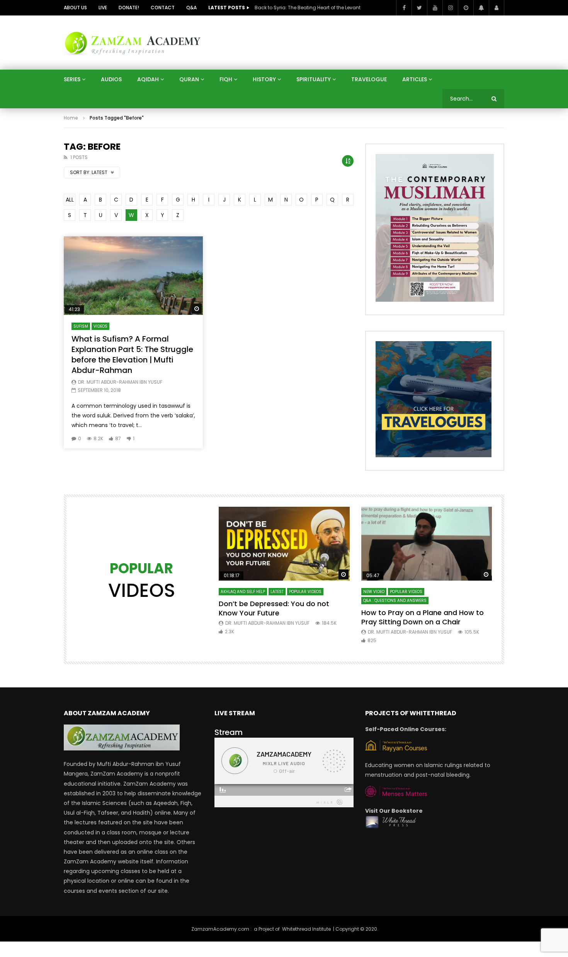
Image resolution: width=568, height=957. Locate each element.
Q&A (191, 7)
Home (71, 117)
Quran (189, 79)
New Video (373, 592)
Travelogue (369, 79)
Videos (100, 326)
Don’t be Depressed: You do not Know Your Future (274, 608)
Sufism (80, 326)
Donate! (129, 7)
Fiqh (225, 79)
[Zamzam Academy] (132, 42)
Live (103, 7)
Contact (163, 7)
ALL (70, 199)
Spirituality (313, 79)
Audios (111, 79)
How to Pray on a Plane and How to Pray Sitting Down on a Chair (422, 617)
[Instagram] (450, 7)
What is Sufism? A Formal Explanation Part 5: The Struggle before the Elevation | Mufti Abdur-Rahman (132, 354)
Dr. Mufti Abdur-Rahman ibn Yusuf (120, 382)
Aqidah (148, 79)
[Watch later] (465, 7)
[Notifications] (481, 7)
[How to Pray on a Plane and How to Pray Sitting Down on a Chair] (426, 544)
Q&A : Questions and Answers (395, 600)
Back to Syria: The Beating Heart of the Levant (308, 7)
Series (72, 79)
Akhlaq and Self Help (243, 592)
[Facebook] (404, 7)
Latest (277, 592)
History (264, 79)
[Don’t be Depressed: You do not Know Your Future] (284, 544)
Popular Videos (305, 592)
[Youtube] (434, 7)
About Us (75, 7)
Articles (414, 79)
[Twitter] (419, 7)
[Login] (496, 7)
